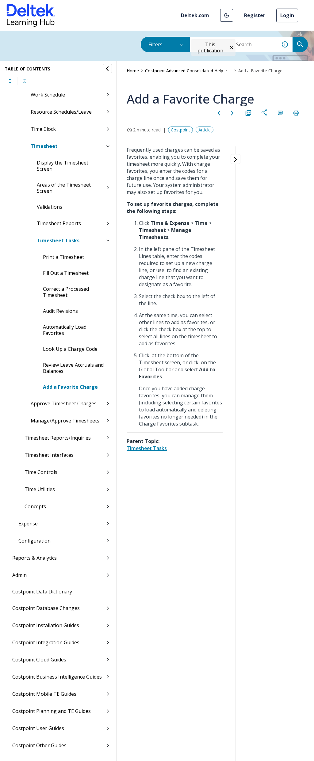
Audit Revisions (60, 311)
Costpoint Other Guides (39, 745)
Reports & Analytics (34, 558)
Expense (28, 524)
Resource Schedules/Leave (61, 112)
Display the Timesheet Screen (62, 166)
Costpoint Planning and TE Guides (51, 711)
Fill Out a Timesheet (66, 273)
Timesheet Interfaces (49, 455)
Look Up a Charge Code (70, 349)
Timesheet (44, 146)
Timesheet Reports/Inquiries (58, 438)
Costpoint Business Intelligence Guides (57, 677)
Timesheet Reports (59, 223)
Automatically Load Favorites (64, 330)
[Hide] (107, 68)
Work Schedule (48, 95)
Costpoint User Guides (38, 728)
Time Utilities (40, 489)
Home (133, 70)
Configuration (34, 541)
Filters (155, 44)
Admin (19, 575)
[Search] (300, 44)
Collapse (24, 81)
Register (254, 15)
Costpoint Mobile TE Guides (44, 694)
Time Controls (41, 472)
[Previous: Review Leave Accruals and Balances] (219, 113)
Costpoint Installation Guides (45, 625)
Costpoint (180, 130)
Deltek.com (195, 15)
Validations (49, 207)
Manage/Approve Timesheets (65, 421)
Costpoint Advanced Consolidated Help (184, 70)
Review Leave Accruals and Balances (73, 368)
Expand (10, 81)
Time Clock (43, 129)
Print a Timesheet (63, 257)
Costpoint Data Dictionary (42, 592)
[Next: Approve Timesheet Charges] (232, 113)
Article (204, 130)
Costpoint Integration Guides (45, 642)
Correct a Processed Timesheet (66, 292)
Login (287, 15)
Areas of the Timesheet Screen (64, 188)
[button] (226, 15)
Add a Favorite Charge (70, 387)
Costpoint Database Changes (46, 608)
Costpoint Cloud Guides (39, 660)
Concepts (35, 506)
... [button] (230, 70)
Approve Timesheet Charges (64, 403)
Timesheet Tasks (58, 240)
